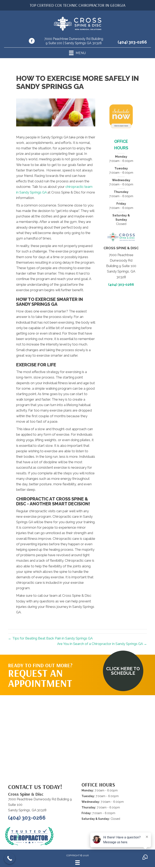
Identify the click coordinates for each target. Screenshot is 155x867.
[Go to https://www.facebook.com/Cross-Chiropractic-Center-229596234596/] (32, 41)
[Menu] (77, 862)
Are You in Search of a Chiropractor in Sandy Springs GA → (102, 644)
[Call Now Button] (9, 858)
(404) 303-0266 (132, 42)
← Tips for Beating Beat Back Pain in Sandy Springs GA (50, 638)
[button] (123, 671)
